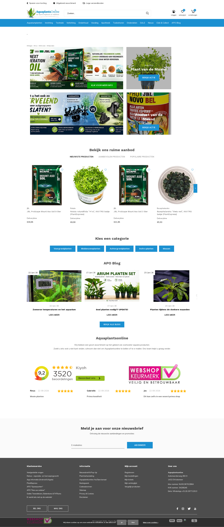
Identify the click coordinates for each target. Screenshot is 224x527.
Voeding (94, 23)
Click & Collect (162, 23)
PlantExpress (32, 483)
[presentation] (195, 188)
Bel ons (37, 508)
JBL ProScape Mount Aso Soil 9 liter (44, 211)
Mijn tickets (129, 480)
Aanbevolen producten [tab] (112, 156)
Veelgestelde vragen (35, 472)
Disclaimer (83, 497)
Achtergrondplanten (120, 248)
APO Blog (176, 23)
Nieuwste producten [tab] (81, 156)
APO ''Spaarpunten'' (35, 487)
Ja (121, 522)
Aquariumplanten (34, 23)
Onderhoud (83, 23)
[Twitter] (189, 509)
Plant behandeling (86, 476)
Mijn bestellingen (131, 476)
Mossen (166, 248)
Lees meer (54, 315)
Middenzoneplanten (90, 248)
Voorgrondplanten (63, 248)
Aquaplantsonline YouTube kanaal (92, 480)
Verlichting (71, 23)
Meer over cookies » (150, 522)
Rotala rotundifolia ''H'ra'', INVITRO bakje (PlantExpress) (90, 212)
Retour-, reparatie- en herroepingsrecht (43, 476)
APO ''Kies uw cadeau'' (36, 490)
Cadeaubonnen (85, 487)
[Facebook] (177, 509)
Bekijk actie (148, 77)
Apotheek (105, 23)
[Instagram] (183, 509)
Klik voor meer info (102, 85)
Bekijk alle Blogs (112, 324)
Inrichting (49, 23)
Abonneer (139, 445)
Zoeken (147, 13)
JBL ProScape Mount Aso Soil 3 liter (131, 211)
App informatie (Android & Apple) (40, 480)
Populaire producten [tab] (142, 156)
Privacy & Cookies (86, 494)
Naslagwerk (84, 483)
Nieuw (151, 23)
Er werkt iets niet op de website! (39, 497)
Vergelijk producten (132, 487)
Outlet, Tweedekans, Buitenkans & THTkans (44, 494)
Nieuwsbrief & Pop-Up (88, 472)
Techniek (60, 23)
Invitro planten (146, 248)
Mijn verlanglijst (131, 483)
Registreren (129, 472)
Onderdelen (132, 23)
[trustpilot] (155, 374)
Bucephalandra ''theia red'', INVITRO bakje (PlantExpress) (174, 212)
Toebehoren (118, 23)
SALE (142, 23)
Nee (133, 522)
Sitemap (82, 490)
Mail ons (58, 508)
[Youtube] (195, 509)
